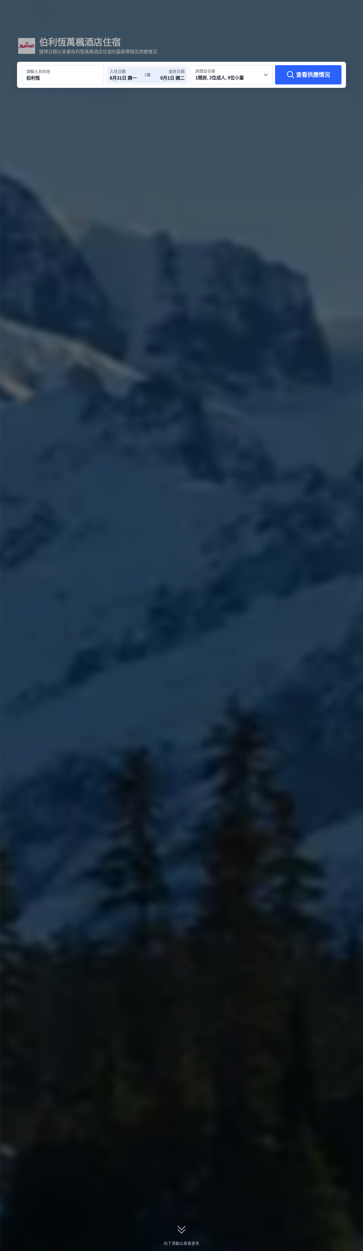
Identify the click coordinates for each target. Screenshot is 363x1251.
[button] (325, 9)
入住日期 (118, 71)
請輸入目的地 (38, 71)
